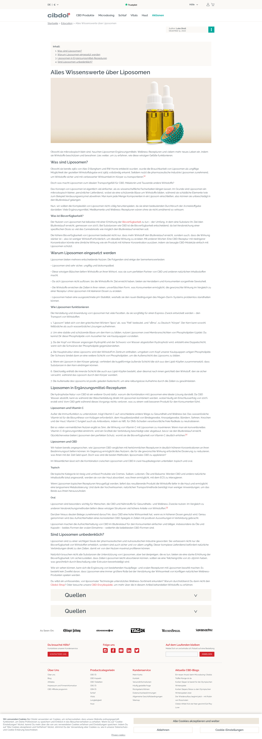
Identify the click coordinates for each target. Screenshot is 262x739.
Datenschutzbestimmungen (144, 693)
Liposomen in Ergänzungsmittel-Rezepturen (82, 58)
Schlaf (93, 693)
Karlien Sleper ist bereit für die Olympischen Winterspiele (193, 684)
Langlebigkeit (96, 700)
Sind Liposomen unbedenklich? (75, 61)
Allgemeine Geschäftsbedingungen (147, 696)
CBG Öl (93, 686)
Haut (92, 704)
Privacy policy (118, 735)
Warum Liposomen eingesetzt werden (78, 54)
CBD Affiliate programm (57, 689)
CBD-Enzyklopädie (102, 584)
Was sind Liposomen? (69, 50)
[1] (144, 176)
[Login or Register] (208, 5)
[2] (186, 434)
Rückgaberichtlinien (141, 689)
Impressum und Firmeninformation (62, 686)
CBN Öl (93, 689)
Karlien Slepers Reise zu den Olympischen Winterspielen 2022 (193, 691)
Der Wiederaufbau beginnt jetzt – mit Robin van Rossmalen (193, 698)
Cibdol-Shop (58, 584)
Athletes (51, 682)
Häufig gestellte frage (142, 686)
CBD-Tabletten (96, 682)
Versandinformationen (142, 682)
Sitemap (136, 700)
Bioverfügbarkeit (131, 221)
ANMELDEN (207, 654)
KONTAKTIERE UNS (58, 654)
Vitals (92, 696)
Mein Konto (137, 675)
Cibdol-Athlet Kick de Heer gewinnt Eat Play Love (193, 706)
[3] (167, 507)
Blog (49, 678)
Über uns (51, 675)
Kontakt (136, 678)
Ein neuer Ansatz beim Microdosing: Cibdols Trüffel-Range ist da (193, 676)
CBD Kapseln (95, 678)
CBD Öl (93, 675)
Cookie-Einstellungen (229, 729)
